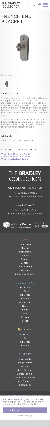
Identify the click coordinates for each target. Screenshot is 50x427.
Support (25, 259)
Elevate (26, 295)
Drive (26, 291)
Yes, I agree (13, 410)
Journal (25, 255)
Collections (25, 244)
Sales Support (25, 370)
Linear (26, 298)
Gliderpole (25, 302)
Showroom (25, 385)
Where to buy (25, 266)
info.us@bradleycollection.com (27, 214)
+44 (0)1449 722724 (27, 193)
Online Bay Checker (25, 274)
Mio (25, 313)
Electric (25, 248)
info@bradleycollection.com (27, 196)
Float (25, 310)
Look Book (25, 252)
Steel (25, 321)
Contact (25, 263)
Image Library (25, 363)
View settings (25, 415)
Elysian (25, 317)
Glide (25, 306)
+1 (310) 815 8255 (27, 210)
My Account (33, 5)
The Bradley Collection (11, 5)
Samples (25, 270)
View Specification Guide (16, 154)
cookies (16, 399)
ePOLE (26, 287)
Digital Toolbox (25, 374)
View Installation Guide (14, 159)
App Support (25, 381)
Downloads (25, 359)
